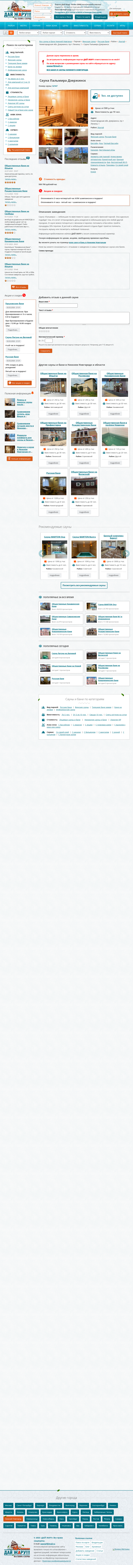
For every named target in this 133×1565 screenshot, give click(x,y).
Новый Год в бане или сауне (20, 110)
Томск (33, 1525)
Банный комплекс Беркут (55, 537)
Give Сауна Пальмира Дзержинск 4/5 (46, 331)
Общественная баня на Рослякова (84, 374)
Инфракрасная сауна (17, 70)
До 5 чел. (66, 714)
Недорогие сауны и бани (19, 100)
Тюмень (53, 1525)
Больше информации (21, 459)
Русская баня (12, 356)
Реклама (79, 1546)
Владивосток (55, 1505)
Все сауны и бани (63, 17)
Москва (8, 1505)
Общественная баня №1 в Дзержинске (110, 617)
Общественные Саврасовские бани (66, 617)
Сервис (97, 25)
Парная (36, 25)
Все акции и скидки (21, 383)
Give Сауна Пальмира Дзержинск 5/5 (49, 331)
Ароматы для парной (100, 156)
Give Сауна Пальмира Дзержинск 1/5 (40, 331)
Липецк (85, 1512)
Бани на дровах (15, 66)
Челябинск (103, 1525)
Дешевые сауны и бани (18, 96)
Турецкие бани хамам (17, 63)
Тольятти (21, 1525)
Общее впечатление (48, 328)
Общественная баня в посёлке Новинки (115, 424)
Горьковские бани (14, 303)
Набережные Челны (103, 1512)
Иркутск (8, 1512)
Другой (122, 41)
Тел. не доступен (112, 95)
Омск (61, 1519)
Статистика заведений (86, 1559)
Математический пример (52, 337)
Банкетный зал (109, 159)
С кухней (116, 732)
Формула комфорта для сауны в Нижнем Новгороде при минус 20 (25, 440)
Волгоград (70, 1505)
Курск (74, 1512)
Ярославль (118, 1525)
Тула (43, 1525)
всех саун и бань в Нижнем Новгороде (87, 242)
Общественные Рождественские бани (16, 189)
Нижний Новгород (13, 1519)
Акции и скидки (83, 1555)
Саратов (8, 1525)
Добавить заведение (85, 1551)
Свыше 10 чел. (96, 714)
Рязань (107, 1519)
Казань (20, 1512)
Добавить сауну (121, 14)
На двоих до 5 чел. (16, 78)
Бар (108, 162)
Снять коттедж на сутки (18, 106)
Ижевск (113, 1505)
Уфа (77, 1525)
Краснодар (47, 1512)
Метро (23, 25)
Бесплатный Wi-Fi (119, 162)
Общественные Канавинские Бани (14, 240)
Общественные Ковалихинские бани (62, 630)
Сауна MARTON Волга (113, 537)
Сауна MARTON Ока (84, 537)
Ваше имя (44, 302)
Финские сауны (15, 60)
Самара (118, 1519)
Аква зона (51, 25)
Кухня (93, 172)
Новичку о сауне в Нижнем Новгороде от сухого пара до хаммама (25, 452)
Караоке (94, 150)
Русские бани (14, 56)
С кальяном (13, 144)
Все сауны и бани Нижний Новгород (55, 41)
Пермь (85, 1519)
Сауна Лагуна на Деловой (18, 337)
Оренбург (73, 1519)
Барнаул (40, 1505)
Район (11, 25)
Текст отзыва (46, 310)
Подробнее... (13, 330)
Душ (101, 143)
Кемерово (32, 1512)
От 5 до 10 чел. (79, 714)
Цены (65, 25)
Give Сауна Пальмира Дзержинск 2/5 (42, 331)
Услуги (110, 25)
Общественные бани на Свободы (17, 212)
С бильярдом (13, 137)
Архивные (96, 1546)
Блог (87, 1546)
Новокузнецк (32, 1519)
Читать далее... (11, 179)
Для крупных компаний (18, 88)
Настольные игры (107, 150)
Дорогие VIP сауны (16, 103)
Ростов (96, 1519)
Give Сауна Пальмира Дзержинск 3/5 (44, 331)
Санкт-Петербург (24, 1505)
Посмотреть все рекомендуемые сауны (84, 585)
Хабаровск (89, 1525)
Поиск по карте (83, 17)
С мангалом (13, 141)
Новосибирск (48, 1519)
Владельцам (100, 17)
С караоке (12, 134)
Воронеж (83, 1505)
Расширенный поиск (21, 150)
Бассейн (94, 143)
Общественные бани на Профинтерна (53, 424)
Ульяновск (66, 1525)
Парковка (110, 165)
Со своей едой (121, 165)
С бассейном (13, 118)
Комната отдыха (98, 165)
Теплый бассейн (111, 143)
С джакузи (12, 122)
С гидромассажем (103, 725)
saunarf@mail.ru (54, 66)
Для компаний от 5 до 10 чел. (17, 83)
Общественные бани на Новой (66, 666)
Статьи (100, 1551)
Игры (122, 25)
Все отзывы (21, 287)
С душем (11, 125)
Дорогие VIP (115, 719)
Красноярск (62, 1512)
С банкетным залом (67, 734)
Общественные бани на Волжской (84, 473)
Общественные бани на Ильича (17, 166)
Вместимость (81, 25)
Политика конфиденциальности (56, 1561)
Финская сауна (89, 41)
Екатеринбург (98, 1505)
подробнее (53, 413)
